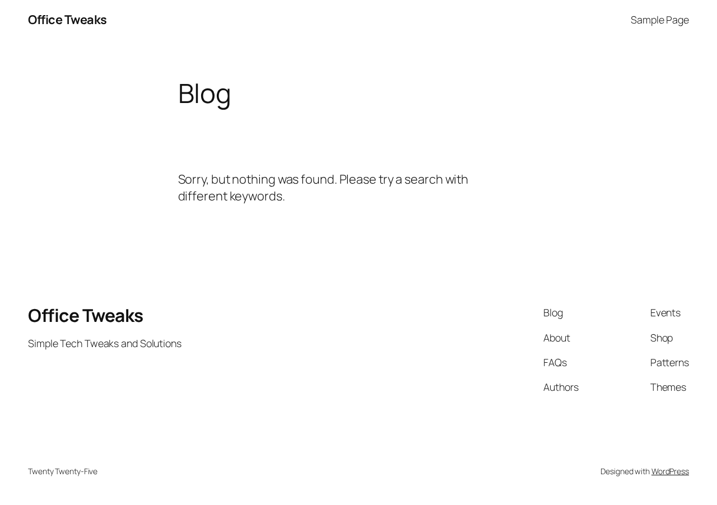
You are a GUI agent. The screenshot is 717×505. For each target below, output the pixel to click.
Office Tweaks (67, 19)
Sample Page (660, 19)
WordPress (670, 471)
